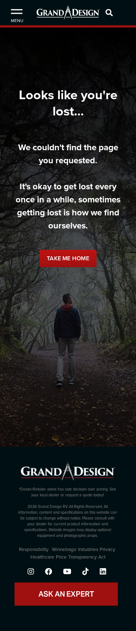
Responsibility (34, 549)
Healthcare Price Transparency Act (68, 557)
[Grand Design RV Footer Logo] (68, 474)
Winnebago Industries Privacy (83, 549)
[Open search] (119, 12)
